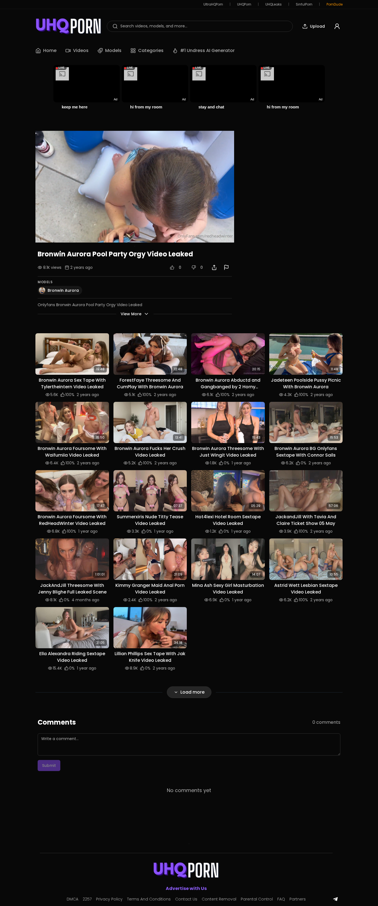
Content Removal (219, 899)
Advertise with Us (186, 888)
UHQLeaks (273, 4)
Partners (297, 899)
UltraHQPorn (213, 4)
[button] (72, 353)
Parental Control (257, 899)
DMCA (72, 899)
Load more (192, 692)
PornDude (335, 4)
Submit (49, 765)
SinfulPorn (304, 4)
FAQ (281, 899)
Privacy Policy (109, 899)
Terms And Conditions (149, 899)
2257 (87, 899)
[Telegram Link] (335, 899)
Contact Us (186, 899)
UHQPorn (244, 4)
